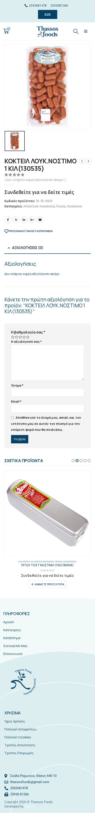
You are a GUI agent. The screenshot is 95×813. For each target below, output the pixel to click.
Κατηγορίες (12, 630)
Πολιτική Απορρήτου (20, 729)
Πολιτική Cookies (17, 737)
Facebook (7, 219)
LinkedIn (24, 219)
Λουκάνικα (74, 206)
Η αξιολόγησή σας (26, 341)
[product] (47, 513)
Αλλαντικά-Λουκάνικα (39, 206)
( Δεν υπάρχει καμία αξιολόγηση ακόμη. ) (35, 179)
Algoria (30, 806)
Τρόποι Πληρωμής (19, 753)
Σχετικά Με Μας (15, 645)
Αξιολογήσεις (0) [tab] (27, 247)
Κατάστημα (11, 638)
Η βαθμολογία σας (28, 332)
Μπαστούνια (69, 561)
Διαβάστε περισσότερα (49, 584)
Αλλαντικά (24, 561)
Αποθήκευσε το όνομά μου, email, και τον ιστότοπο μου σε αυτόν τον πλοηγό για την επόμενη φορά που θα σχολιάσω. (46, 423)
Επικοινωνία (12, 653)
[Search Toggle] (76, 31)
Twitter (15, 219)
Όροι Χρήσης (14, 721)
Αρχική (8, 622)
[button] (86, 31)
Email (40, 219)
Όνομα (17, 385)
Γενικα (60, 206)
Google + (32, 219)
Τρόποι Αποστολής (19, 745)
